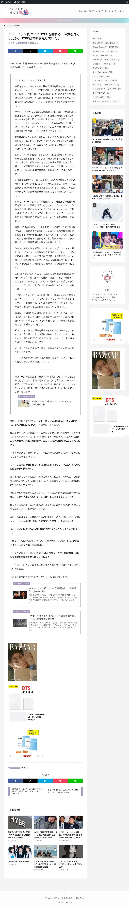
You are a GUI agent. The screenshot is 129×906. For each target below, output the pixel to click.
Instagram (98, 51)
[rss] (64, 894)
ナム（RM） (114, 89)
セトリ (113, 80)
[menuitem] (2, 2)
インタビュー (109, 64)
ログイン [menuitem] (8, 2)
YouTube (97, 60)
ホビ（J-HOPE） (101, 93)
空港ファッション (101, 101)
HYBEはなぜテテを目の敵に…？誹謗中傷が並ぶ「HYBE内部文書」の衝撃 (52, 617)
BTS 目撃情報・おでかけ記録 (105, 43)
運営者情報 (68, 898)
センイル (97, 85)
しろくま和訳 (112, 60)
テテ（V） (99, 89)
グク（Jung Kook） (102, 72)
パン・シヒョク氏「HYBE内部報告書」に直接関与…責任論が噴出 (52, 590)
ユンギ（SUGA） (101, 97)
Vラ (95, 55)
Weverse (106, 55)
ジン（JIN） (100, 80)
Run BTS (112, 51)
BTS (97, 39)
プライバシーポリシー (52, 898)
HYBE (26, 768)
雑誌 (116, 101)
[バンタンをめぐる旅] (17, 11)
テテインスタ (112, 85)
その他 (97, 64)
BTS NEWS (22, 43)
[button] (15, 51)
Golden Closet (99, 47)
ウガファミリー (100, 68)
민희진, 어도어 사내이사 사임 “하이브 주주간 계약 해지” (52, 403)
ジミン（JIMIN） (101, 76)
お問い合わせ (80, 898)
